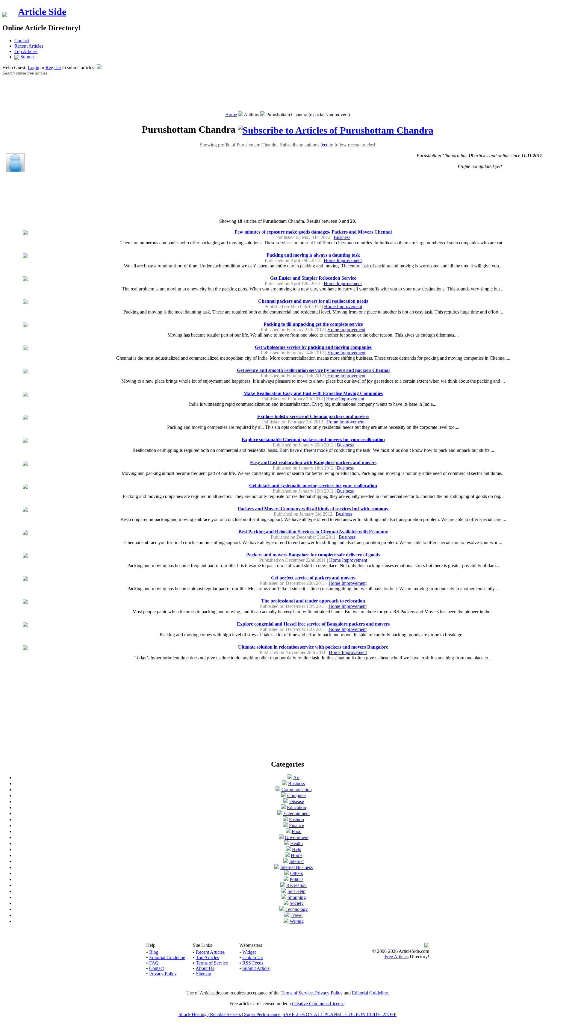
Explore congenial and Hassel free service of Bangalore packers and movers (313, 623)
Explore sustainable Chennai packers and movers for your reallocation (313, 439)
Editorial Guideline (167, 957)
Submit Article (256, 968)
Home (231, 114)
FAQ (154, 962)
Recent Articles (28, 46)
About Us (205, 968)
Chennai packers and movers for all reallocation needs (313, 301)
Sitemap (203, 973)
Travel (296, 915)
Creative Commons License (318, 1003)
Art (296, 777)
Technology (296, 909)
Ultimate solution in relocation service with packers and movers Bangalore (313, 646)
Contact (21, 40)
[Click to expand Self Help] (284, 891)
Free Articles (396, 956)
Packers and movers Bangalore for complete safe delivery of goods (313, 554)
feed (324, 144)
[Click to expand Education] (283, 807)
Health (296, 843)
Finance (296, 825)
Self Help (296, 891)
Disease (296, 801)
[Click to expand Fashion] (285, 819)
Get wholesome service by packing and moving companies (313, 347)
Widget (249, 952)
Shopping (297, 897)
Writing (297, 921)
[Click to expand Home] (287, 855)
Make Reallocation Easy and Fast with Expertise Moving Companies (313, 393)
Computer (296, 795)
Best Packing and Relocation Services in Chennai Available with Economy (313, 531)
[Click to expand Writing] (286, 921)
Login (33, 67)
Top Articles (25, 51)
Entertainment (296, 813)
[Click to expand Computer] (283, 795)
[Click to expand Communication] (278, 789)
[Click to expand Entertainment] (279, 813)
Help (296, 849)
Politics (296, 879)
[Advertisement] (287, 96)
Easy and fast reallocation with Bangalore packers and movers (313, 462)
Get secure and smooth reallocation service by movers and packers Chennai (313, 370)
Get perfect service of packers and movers (313, 577)
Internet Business (296, 867)
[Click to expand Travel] (287, 915)
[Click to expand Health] (286, 843)
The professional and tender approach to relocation (313, 600)
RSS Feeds (252, 962)
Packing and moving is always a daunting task (313, 255)
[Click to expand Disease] (285, 801)
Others (296, 873)
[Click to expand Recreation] (282, 885)
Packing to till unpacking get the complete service (313, 324)
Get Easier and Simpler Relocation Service (313, 278)
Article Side (42, 11)
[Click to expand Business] (284, 783)
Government (296, 837)
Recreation (296, 885)
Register (53, 67)
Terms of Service (212, 962)
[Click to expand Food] (288, 831)
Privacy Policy (163, 973)
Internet (296, 861)
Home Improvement (343, 260)
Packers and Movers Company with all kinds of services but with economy (313, 508)
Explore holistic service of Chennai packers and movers (313, 416)
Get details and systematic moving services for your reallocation (313, 485)
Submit (26, 56)
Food (297, 831)
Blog (153, 952)
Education (296, 807)
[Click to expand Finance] (285, 825)
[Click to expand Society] (286, 903)
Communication (297, 789)
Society (297, 903)
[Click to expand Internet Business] (276, 867)
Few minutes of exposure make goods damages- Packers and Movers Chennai (313, 231)
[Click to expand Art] (290, 777)
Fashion (296, 819)
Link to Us (252, 957)
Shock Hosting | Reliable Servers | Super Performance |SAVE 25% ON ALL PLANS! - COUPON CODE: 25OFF (287, 1014)
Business (342, 237)
